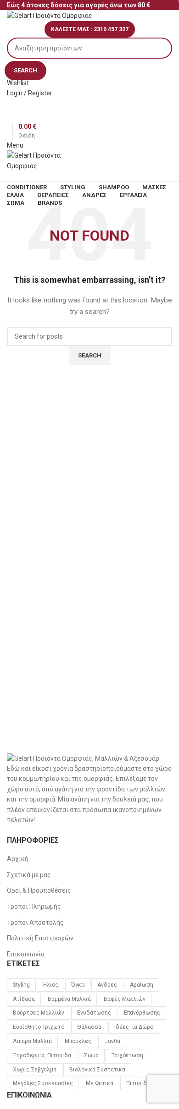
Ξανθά (112, 1041)
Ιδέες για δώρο (133, 1027)
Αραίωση (141, 985)
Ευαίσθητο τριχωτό (38, 1027)
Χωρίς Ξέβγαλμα (34, 1069)
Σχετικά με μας (29, 874)
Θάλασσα (89, 1027)
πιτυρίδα (138, 1083)
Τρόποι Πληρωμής (34, 906)
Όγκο (77, 985)
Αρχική (17, 858)
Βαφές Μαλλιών (124, 999)
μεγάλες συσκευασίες (43, 1083)
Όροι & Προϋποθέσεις (39, 890)
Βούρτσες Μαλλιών (38, 1013)
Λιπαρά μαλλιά (32, 1041)
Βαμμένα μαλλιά (69, 999)
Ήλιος (50, 985)
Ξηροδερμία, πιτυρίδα (42, 1055)
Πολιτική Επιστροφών (40, 938)
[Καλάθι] (9, 176)
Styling (21, 985)
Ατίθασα (24, 999)
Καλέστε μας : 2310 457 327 (90, 29)
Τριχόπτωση (127, 1055)
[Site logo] (49, 15)
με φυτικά (99, 1083)
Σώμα (91, 1055)
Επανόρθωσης (142, 1013)
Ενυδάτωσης (94, 1013)
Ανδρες (107, 985)
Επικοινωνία (26, 954)
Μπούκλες (78, 1041)
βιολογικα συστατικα (97, 1069)
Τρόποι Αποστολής (35, 922)
